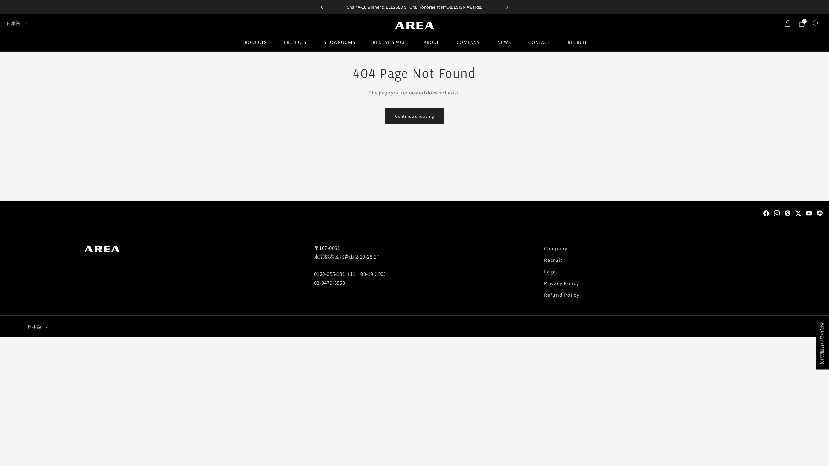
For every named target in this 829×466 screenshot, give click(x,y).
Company (468, 42)
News (504, 42)
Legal (551, 271)
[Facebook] (766, 212)
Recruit (577, 42)
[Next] (507, 7)
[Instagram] (777, 212)
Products (254, 42)
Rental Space (389, 42)
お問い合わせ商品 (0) (822, 343)
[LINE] (820, 212)
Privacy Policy (561, 283)
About (431, 42)
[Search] (816, 23)
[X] (798, 212)
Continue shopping (414, 116)
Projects (295, 42)
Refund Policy (561, 295)
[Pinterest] (787, 212)
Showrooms (339, 42)
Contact (539, 42)
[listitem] (414, 7)
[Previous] (322, 7)
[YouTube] (809, 212)
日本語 (14, 23)
